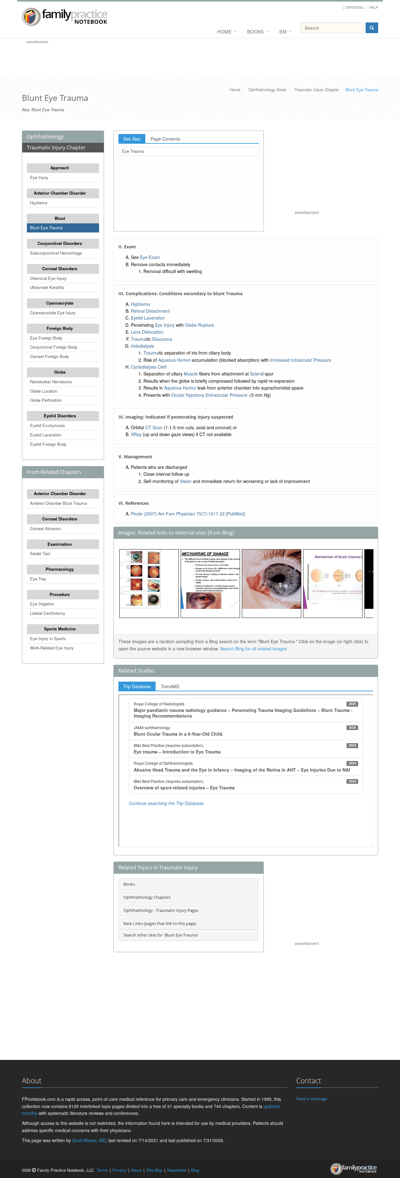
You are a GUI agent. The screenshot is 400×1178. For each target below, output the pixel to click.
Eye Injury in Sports (48, 638)
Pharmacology (60, 569)
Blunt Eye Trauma (46, 228)
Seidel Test (40, 553)
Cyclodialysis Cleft (149, 367)
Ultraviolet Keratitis (47, 287)
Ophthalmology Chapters (147, 897)
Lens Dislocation (147, 332)
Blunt (60, 218)
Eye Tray (38, 579)
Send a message (311, 1098)
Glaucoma (162, 339)
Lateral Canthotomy (47, 613)
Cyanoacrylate (59, 303)
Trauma (138, 339)
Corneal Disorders (59, 268)
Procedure (60, 594)
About (136, 1170)
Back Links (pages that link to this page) (159, 923)
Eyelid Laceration (45, 435)
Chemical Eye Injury (48, 278)
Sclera (256, 373)
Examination (60, 544)
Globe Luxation (43, 391)
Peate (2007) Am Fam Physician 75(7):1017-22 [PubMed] (188, 513)
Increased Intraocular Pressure (300, 360)
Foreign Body (60, 328)
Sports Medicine (60, 629)
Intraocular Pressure (227, 395)
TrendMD (170, 686)
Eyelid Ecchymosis (47, 425)
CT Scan (153, 427)
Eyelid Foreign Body (48, 444)
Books (255, 31)
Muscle (191, 373)
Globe (60, 372)
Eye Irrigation (42, 604)
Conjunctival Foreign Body (54, 347)
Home (224, 31)
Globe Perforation (46, 400)
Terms (102, 1170)
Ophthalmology (45, 136)
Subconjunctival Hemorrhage (56, 253)
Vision (186, 481)
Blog (195, 1170)
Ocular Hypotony (187, 395)
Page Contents (165, 139)
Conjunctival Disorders (60, 243)
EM (283, 31)
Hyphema (38, 203)
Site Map (154, 1170)
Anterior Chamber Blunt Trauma (58, 503)
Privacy (119, 1170)
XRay (136, 434)
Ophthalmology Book (267, 89)
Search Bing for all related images (253, 648)
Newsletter (176, 1170)
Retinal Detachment (150, 311)
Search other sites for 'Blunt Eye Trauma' (160, 935)
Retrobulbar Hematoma (51, 382)
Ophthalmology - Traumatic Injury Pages (160, 910)
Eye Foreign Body (46, 338)
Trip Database (137, 686)
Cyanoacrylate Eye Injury (53, 313)
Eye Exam (150, 257)
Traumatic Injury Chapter (316, 89)
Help (373, 7)
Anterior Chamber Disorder (60, 193)
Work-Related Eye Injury (52, 648)
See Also (132, 139)
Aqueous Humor (174, 360)
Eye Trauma (133, 151)
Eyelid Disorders (60, 416)
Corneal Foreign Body (49, 356)
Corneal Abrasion (45, 528)
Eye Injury (39, 177)
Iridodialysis (142, 346)
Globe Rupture (199, 325)
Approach (59, 168)
